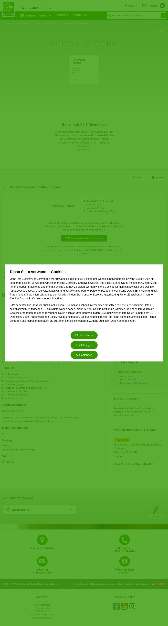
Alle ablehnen (84, 355)
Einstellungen (84, 345)
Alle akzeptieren (84, 335)
